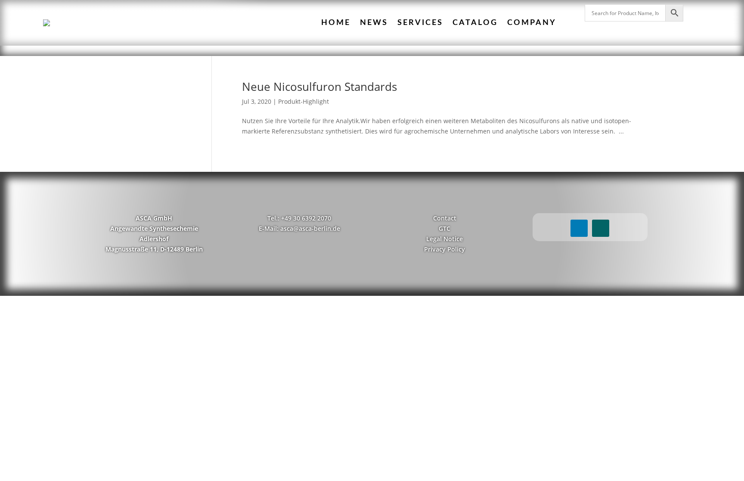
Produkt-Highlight (303, 101)
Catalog (475, 23)
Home (335, 23)
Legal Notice (444, 239)
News (374, 23)
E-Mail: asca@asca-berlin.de (299, 228)
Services (420, 23)
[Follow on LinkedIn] (579, 228)
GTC (444, 228)
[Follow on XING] (600, 228)
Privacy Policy (444, 249)
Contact (444, 218)
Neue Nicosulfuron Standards (319, 86)
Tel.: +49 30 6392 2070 (299, 218)
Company (531, 23)
